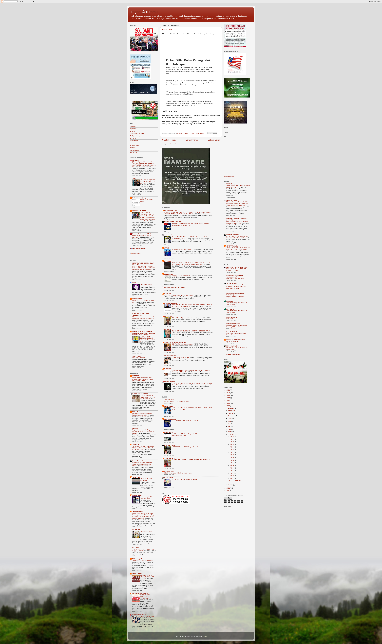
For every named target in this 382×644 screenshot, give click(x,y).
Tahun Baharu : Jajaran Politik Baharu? (183, 318)
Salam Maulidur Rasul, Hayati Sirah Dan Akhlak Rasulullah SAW (238, 186)
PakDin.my (136, 160)
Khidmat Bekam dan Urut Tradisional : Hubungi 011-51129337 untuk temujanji (143, 317)
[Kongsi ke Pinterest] (216, 133)
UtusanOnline (134, 150)
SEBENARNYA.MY (232, 200)
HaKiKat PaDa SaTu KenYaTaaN (174, 287)
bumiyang (167, 368)
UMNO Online (231, 184)
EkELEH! (135, 428)
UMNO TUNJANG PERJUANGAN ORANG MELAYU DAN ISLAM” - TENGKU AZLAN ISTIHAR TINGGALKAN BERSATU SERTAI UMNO (147, 217)
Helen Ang (135, 282)
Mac (229, 431)
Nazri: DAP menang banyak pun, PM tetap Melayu (179, 295)
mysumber (133, 128)
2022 (228, 390)
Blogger (204, 636)
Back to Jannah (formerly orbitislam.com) (235, 276)
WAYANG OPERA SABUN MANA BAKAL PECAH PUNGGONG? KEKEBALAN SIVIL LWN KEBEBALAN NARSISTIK (191, 263)
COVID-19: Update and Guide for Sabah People (178, 473)
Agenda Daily (134, 145)
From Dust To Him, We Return (235, 278)
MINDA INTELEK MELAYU (172, 222)
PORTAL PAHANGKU (139, 211)
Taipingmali (136, 444)
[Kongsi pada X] (212, 133)
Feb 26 (232, 442)
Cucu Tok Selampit (170, 355)
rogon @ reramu (144, 12)
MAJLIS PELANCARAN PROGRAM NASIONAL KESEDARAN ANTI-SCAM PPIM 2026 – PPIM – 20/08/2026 (143, 268)
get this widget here (229, 176)
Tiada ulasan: (200, 133)
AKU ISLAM (230, 309)
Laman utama (192, 140)
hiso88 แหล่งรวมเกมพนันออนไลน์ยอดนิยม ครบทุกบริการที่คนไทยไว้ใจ (237, 237)
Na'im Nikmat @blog (139, 198)
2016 (228, 400)
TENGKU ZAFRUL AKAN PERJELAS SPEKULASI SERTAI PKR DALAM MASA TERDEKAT (143, 447)
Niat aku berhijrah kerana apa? (235, 296)
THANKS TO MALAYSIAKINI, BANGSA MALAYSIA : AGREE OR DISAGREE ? (238, 248)
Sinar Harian (134, 140)
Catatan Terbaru (169, 140)
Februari (231, 434)
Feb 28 (232, 436)
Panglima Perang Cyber (140, 593)
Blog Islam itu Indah (233, 323)
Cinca (134, 178)
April (229, 429)
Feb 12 (232, 470)
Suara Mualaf (136, 356)
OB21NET (135, 547)
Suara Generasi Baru (137, 133)
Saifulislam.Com (231, 283)
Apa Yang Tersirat (170, 419)
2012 (228, 488)
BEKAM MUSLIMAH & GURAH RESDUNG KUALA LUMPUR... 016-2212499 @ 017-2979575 (143, 333)
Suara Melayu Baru (138, 461)
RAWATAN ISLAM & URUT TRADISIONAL (141, 314)
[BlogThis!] (210, 133)
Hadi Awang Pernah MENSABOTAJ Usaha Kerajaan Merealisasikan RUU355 (142, 464)
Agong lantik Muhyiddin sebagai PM (142, 560)
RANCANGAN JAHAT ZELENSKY (146, 479)
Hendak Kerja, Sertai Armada (180, 357)
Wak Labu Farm (137, 412)
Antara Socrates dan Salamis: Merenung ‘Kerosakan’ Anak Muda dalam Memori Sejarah (236, 286)
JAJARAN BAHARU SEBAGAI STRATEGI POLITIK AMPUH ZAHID (191, 460)
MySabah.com (169, 471)
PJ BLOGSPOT (169, 274)
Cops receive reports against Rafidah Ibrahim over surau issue (237, 222)
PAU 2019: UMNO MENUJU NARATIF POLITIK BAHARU (145, 596)
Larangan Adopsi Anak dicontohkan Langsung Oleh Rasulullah (236, 326)
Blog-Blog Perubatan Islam (235, 339)
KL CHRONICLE (169, 316)
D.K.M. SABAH (169, 478)
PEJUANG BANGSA (170, 303)
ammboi (132, 131)
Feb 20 (232, 455)
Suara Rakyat (168, 406)
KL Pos (132, 148)
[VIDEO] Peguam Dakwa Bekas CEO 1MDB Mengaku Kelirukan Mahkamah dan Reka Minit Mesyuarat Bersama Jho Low (144, 164)
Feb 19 (232, 457)
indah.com (167, 293)
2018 (228, 395)
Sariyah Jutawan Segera (147, 616)
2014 (228, 403)
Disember (231, 408)
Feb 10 (232, 476)
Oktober (231, 413)
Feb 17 (232, 463)
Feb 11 (232, 473)
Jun (229, 424)
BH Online (133, 152)
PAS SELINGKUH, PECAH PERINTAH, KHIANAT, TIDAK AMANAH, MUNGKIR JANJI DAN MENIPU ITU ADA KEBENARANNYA (187, 213)
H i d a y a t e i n (231, 331)
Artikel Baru (230, 301)
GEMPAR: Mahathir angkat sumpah (182, 344)
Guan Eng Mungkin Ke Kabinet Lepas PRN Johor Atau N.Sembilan (147, 397)
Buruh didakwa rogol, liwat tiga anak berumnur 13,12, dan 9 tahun (147, 181)
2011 (228, 490)
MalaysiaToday (135, 136)
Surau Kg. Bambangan (139, 357)
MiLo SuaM (136, 529)
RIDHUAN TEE (137, 299)
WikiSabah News (169, 445)
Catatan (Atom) (173, 144)
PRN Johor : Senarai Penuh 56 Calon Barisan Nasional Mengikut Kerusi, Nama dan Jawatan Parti (190, 224)
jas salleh (167, 261)
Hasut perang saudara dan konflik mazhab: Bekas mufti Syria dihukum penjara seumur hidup (142, 379)
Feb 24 (232, 447)
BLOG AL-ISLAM (232, 346)
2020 (228, 393)
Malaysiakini (136, 253)
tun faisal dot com (170, 210)
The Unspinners (137, 511)
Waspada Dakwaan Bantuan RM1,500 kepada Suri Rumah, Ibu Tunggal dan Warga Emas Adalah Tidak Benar (237, 203)
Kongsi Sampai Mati (233, 354)
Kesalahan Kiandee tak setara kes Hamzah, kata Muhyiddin (142, 414)
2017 (228, 398)
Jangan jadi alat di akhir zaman (181, 275)
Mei (229, 426)
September (231, 416)
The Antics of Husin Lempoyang (175, 342)
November (231, 410)
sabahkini (133, 126)
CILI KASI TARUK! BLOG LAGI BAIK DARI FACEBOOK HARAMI (191, 331)
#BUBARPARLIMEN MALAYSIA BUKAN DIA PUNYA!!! (147, 576)
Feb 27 (232, 439)
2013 (228, 406)
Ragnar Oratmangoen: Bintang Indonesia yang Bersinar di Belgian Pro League (143, 431)
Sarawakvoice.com (232, 234)
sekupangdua (169, 235)
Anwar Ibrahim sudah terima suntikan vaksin (146, 532)
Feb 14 (232, 468)
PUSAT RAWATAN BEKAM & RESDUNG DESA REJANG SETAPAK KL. (148, 339)
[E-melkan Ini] (208, 133)
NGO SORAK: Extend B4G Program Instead (185, 447)
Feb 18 (232, 460)
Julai (229, 421)
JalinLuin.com (169, 399)
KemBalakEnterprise (139, 614)
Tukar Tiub (136, 477)
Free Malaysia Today (139, 248)
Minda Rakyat (168, 432)
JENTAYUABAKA (232, 246)
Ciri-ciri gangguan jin (232, 341)
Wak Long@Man (137, 559)
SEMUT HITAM (137, 573)
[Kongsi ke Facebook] (214, 133)
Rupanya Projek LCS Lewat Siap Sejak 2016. (147, 497)
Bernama (133, 138)
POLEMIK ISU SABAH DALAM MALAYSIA (184, 479)
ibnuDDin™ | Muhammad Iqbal (236, 267)
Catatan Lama (214, 140)
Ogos (230, 418)
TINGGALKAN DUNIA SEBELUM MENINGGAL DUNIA (236, 269)
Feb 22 (232, 449)
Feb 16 (232, 465)
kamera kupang (169, 381)
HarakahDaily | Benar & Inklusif (142, 234)
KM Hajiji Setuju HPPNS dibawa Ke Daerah (176, 401)
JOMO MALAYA (169, 458)
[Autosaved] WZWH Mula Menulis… (182, 249)
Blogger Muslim (231, 317)
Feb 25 (232, 444)
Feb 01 (232, 478)
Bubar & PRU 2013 (169, 30)
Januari (230, 485)
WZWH (166, 248)
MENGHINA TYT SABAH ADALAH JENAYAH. (185, 420)
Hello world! (229, 319)
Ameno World (137, 495)
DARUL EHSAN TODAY (140, 394)
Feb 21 (232, 452)
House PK (167, 329)
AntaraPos (133, 143)
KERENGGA (136, 376)
